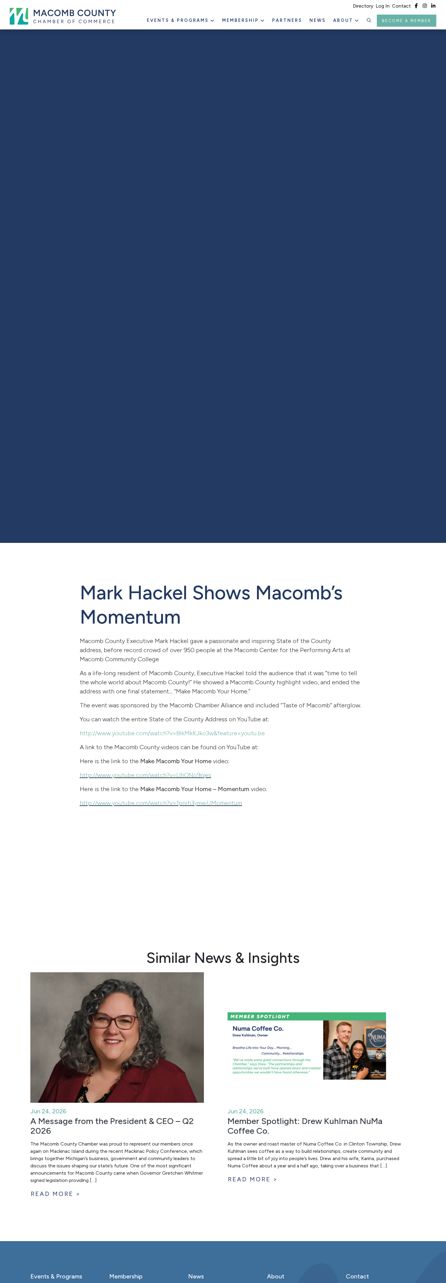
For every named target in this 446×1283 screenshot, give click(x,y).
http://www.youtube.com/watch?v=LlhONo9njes (145, 775)
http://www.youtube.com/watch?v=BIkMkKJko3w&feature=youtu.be (172, 733)
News (317, 20)
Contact (401, 6)
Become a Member (406, 21)
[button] (369, 20)
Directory (363, 6)
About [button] (344, 20)
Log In (383, 6)
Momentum (226, 803)
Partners (287, 20)
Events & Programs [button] (179, 20)
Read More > (56, 1193)
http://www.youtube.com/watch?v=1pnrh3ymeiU (145, 803)
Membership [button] (241, 20)
